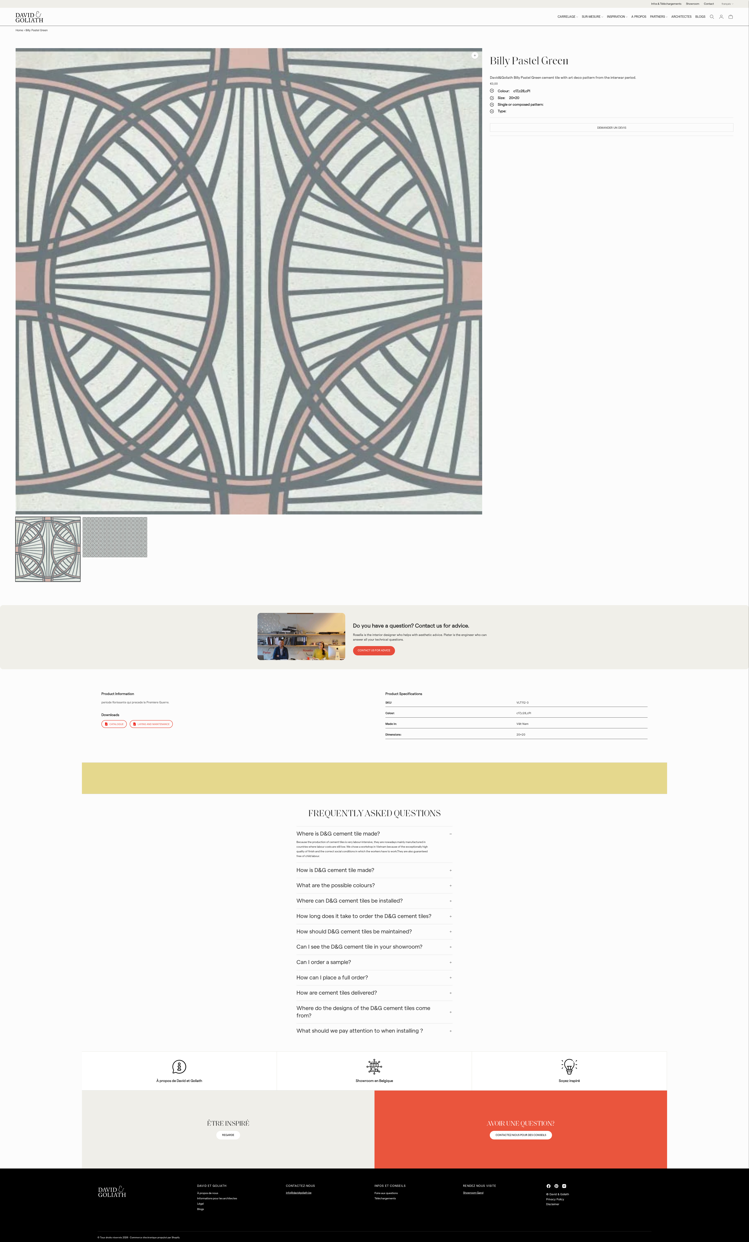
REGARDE (228, 1135)
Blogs (200, 1209)
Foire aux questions (386, 1193)
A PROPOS (638, 16)
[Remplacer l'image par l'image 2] (115, 537)
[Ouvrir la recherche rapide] (712, 16)
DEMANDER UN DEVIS (611, 127)
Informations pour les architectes (217, 1198)
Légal (200, 1203)
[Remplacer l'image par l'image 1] (48, 549)
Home (19, 30)
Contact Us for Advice (374, 650)
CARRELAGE (566, 16)
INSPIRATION (616, 16)
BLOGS (700, 16)
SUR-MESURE (591, 16)
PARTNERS (657, 16)
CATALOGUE (116, 724)
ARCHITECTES (681, 16)
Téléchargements (385, 1198)
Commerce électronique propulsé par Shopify (155, 1237)
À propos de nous (207, 1193)
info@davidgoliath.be (298, 1193)
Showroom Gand (473, 1193)
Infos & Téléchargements (666, 4)
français (726, 3)
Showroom (692, 4)
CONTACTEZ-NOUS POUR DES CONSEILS (521, 1135)
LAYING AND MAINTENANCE (154, 724)
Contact (709, 4)
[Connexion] (721, 16)
